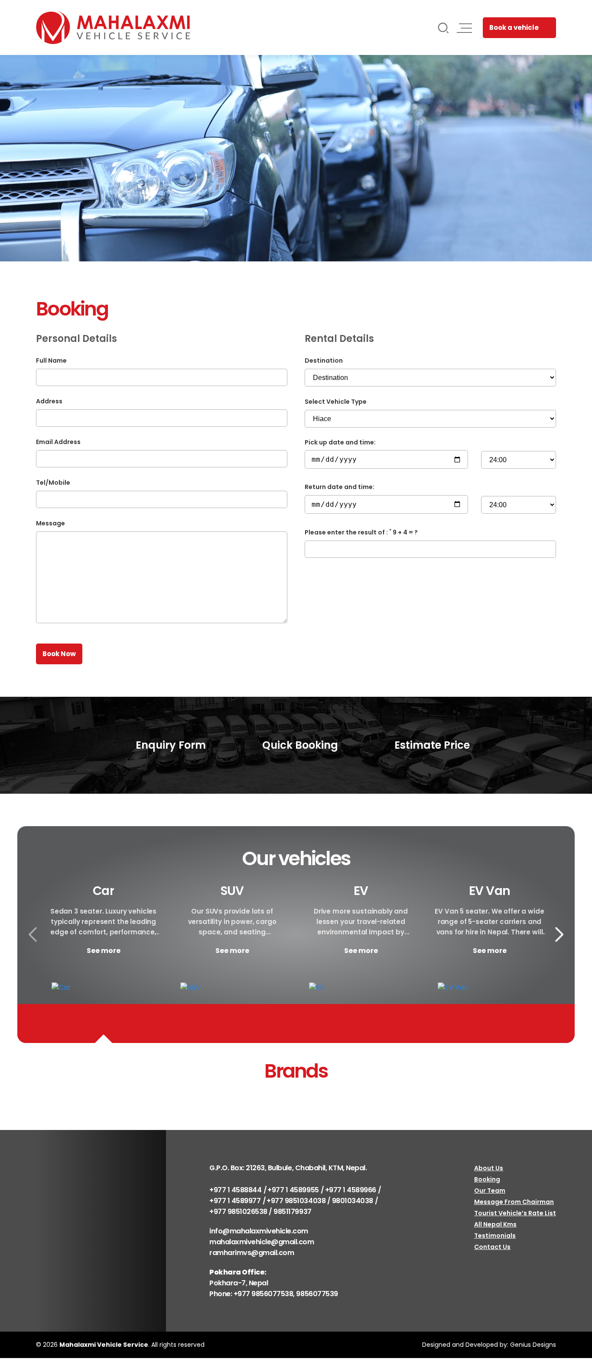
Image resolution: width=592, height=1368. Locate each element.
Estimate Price (431, 745)
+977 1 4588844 (235, 1190)
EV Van (489, 891)
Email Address (58, 442)
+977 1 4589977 (234, 1201)
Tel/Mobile (53, 482)
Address (49, 401)
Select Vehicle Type (336, 401)
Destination (324, 360)
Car (103, 891)
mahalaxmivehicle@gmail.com (261, 1242)
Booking (487, 1179)
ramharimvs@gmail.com (251, 1253)
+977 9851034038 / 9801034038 (320, 1201)
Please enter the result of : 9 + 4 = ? (361, 532)
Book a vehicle (514, 27)
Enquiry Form (169, 745)
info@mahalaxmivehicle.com (258, 1231)
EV (361, 891)
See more (103, 951)
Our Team (489, 1190)
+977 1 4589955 (293, 1190)
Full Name (51, 360)
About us (488, 1168)
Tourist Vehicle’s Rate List (515, 1213)
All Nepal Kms (495, 1224)
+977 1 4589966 (350, 1190)
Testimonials (495, 1235)
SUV (232, 891)
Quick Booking (299, 745)
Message (50, 523)
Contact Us (492, 1246)
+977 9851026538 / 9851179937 (260, 1212)
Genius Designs (533, 1344)
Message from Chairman (514, 1201)
